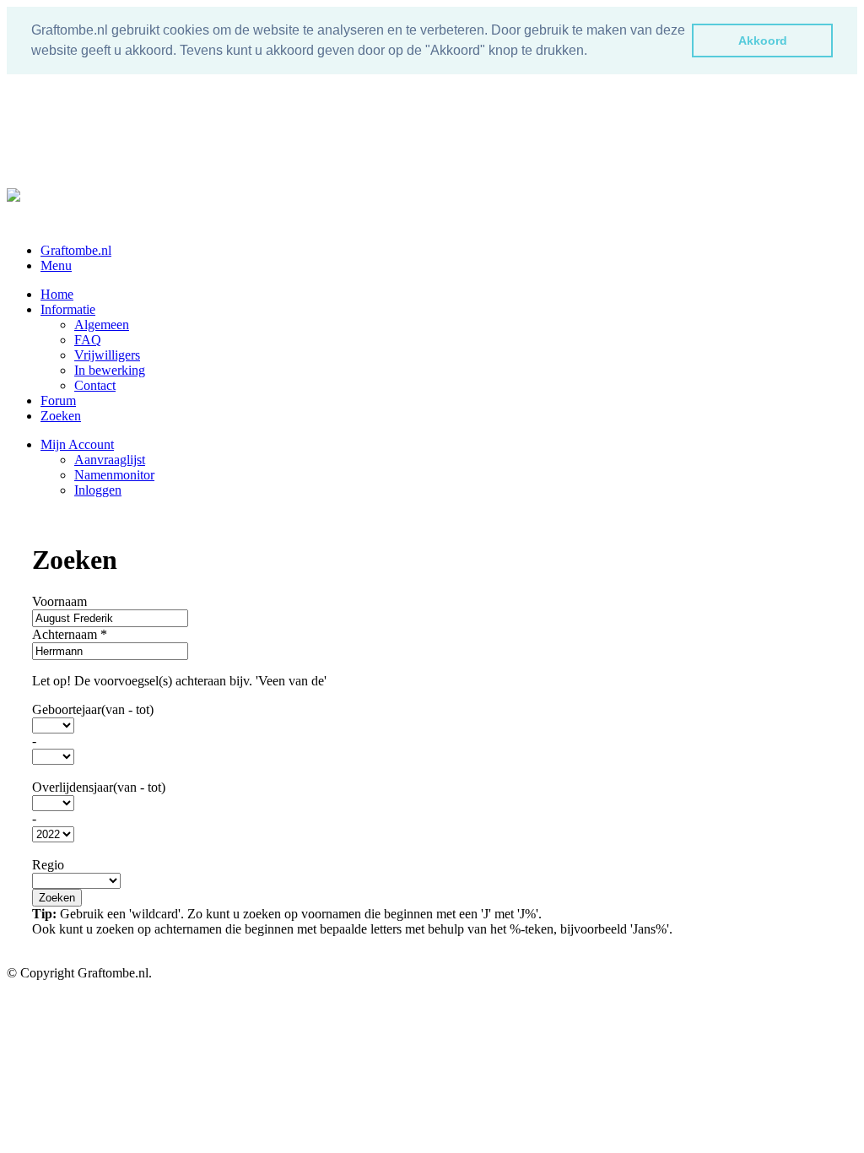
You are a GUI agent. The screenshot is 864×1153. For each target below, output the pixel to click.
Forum (58, 400)
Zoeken (60, 416)
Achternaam (69, 634)
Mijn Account (77, 444)
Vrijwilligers (107, 355)
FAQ (87, 340)
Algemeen (101, 324)
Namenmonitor (114, 475)
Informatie (67, 309)
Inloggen (98, 490)
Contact (95, 385)
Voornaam (59, 601)
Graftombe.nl (75, 250)
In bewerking (109, 370)
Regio (48, 865)
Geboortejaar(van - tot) (93, 709)
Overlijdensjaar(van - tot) (98, 787)
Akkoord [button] (762, 40)
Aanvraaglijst (109, 459)
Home (56, 294)
